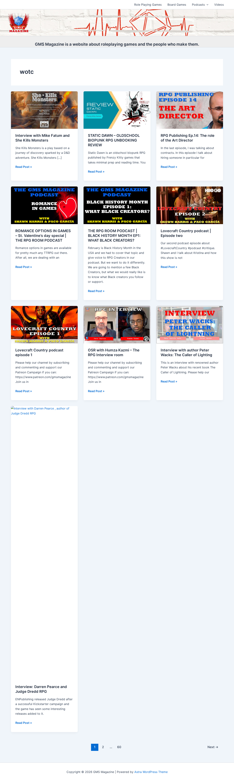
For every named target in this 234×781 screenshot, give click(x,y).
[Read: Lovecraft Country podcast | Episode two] (189, 205)
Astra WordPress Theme (151, 772)
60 (119, 747)
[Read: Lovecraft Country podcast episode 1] (44, 324)
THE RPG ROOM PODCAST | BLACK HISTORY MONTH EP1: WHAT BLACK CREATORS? (114, 236)
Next (212, 747)
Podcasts (198, 4)
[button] (206, 4)
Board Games (176, 4)
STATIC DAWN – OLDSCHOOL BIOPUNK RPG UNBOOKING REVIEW (114, 140)
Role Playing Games (148, 4)
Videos (219, 4)
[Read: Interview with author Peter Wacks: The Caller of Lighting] (189, 324)
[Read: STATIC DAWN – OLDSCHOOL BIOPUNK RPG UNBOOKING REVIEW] (117, 110)
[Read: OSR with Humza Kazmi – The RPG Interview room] (117, 324)
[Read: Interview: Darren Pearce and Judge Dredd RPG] (44, 542)
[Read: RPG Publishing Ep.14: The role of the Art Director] (189, 110)
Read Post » (23, 167)
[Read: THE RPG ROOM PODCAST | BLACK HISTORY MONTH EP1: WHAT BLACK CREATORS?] (117, 205)
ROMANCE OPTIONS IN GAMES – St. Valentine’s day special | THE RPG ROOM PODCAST (43, 236)
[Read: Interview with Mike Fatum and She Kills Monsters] (44, 110)
